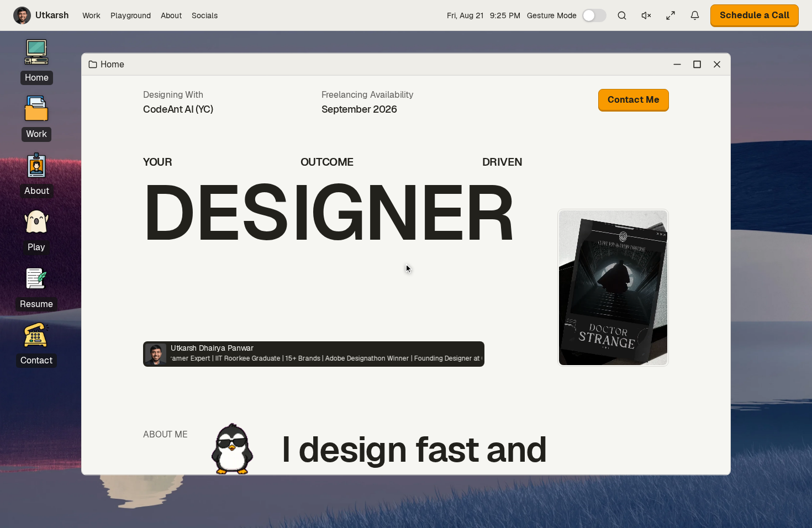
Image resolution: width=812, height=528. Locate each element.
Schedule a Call (754, 15)
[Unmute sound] (646, 15)
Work (91, 15)
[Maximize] (697, 64)
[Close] (717, 64)
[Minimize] (677, 64)
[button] (567, 15)
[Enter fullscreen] (670, 15)
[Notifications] (695, 15)
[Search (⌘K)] (622, 15)
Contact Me (634, 99)
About (171, 15)
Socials (205, 15)
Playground (130, 15)
